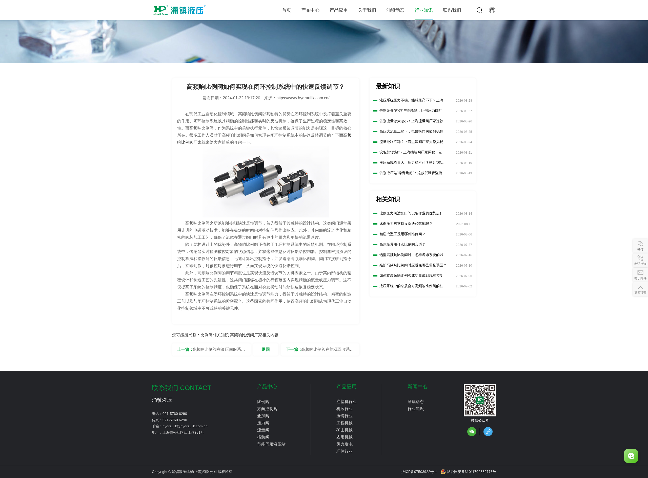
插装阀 (263, 437)
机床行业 (344, 409)
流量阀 (263, 430)
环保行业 (344, 451)
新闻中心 (418, 386)
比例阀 (263, 401)
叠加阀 (263, 416)
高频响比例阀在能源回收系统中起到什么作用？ (327, 351)
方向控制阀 (267, 409)
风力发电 (344, 444)
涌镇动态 (416, 401)
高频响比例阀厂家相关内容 (254, 335)
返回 (266, 349)
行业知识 (416, 409)
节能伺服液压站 (271, 444)
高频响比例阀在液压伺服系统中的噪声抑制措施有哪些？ (218, 351)
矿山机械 (344, 430)
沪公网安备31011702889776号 (471, 472)
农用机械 (344, 437)
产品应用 (346, 386)
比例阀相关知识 (214, 335)
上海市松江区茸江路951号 (183, 432)
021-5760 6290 (175, 414)
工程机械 (344, 423)
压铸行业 (344, 416)
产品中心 (267, 386)
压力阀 (263, 423)
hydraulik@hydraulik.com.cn (185, 426)
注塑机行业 (346, 401)
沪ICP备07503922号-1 (419, 472)
